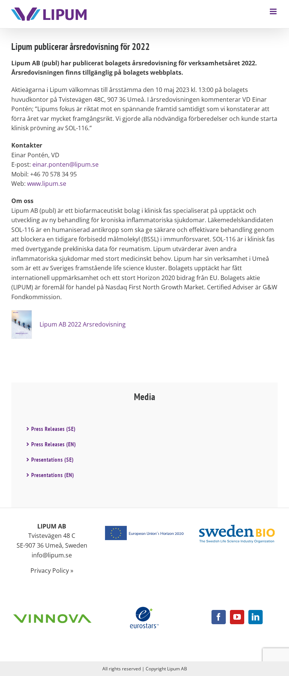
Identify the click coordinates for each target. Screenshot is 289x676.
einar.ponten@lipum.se (65, 164)
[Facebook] (218, 617)
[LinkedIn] (255, 617)
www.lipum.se (46, 183)
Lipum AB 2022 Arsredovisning (83, 324)
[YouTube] (237, 617)
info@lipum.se (52, 555)
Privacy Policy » (51, 570)
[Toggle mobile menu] (274, 11)
